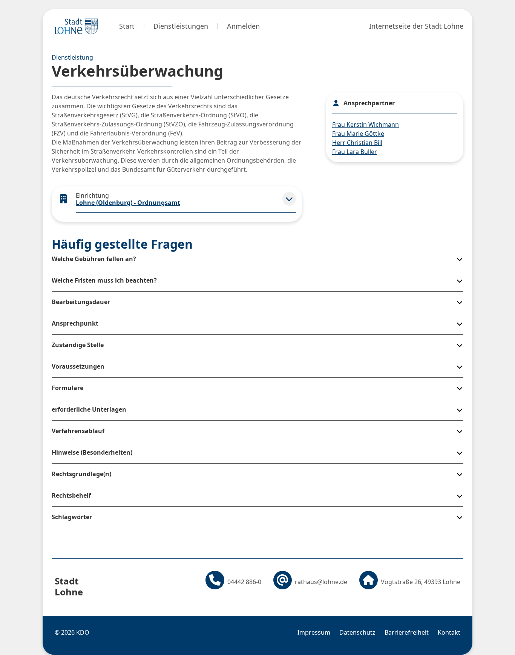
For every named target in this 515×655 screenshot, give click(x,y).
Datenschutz (357, 632)
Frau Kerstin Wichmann (365, 124)
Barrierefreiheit (407, 632)
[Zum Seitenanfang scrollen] (488, 636)
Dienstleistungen (180, 26)
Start (127, 26)
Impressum (313, 632)
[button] (289, 199)
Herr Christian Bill (357, 142)
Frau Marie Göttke (358, 133)
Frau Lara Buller (354, 152)
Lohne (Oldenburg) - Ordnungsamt (128, 202)
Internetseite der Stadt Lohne (416, 26)
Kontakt (449, 632)
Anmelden (243, 26)
